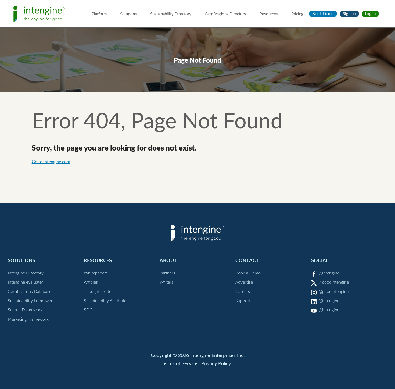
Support (242, 301)
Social (319, 260)
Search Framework (25, 310)
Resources (269, 14)
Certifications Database (29, 292)
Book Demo (323, 14)
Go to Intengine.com (51, 162)
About (168, 260)
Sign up (349, 14)
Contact (247, 260)
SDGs (89, 310)
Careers (242, 292)
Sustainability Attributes (106, 301)
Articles (91, 282)
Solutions (128, 14)
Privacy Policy (216, 363)
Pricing (297, 14)
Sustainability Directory (170, 14)
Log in (370, 14)
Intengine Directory (26, 273)
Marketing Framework (28, 319)
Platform (99, 14)
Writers (166, 282)
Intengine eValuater (25, 282)
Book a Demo (248, 273)
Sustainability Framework (31, 301)
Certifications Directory (225, 14)
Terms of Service (179, 363)
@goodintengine (334, 282)
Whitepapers (96, 273)
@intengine (329, 273)
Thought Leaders (99, 292)
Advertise (244, 282)
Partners (167, 273)
